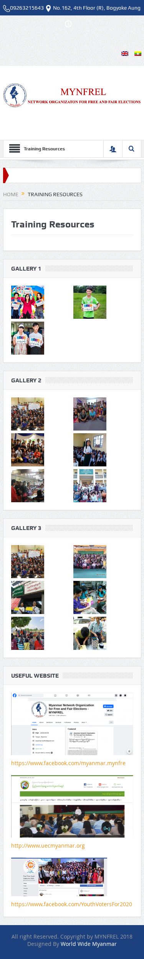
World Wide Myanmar (89, 943)
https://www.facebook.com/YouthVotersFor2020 (71, 904)
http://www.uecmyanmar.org (48, 845)
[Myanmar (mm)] (137, 52)
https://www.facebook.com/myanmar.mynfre (68, 763)
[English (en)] (124, 52)
